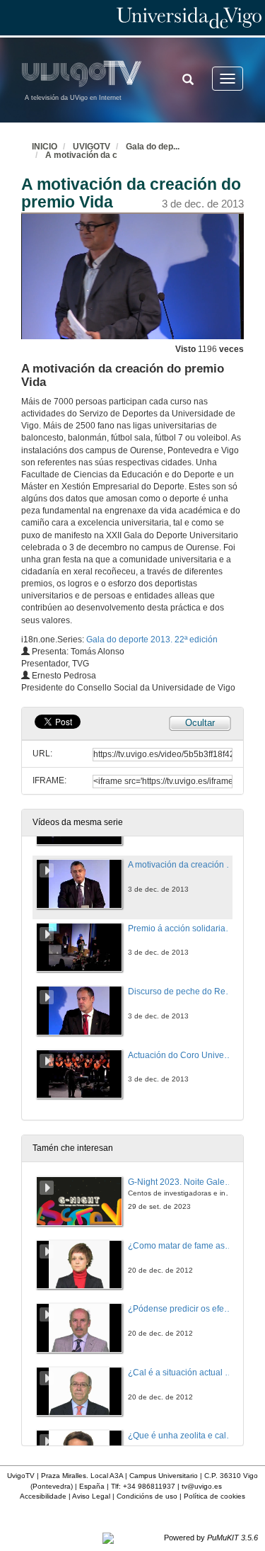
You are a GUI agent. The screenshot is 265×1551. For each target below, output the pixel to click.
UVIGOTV (91, 147)
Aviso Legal (91, 1496)
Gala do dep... (152, 147)
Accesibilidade (43, 1496)
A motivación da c (81, 155)
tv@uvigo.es (202, 1486)
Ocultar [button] (200, 722)
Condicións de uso (147, 1496)
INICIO (44, 147)
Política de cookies (214, 1496)
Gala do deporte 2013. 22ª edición (152, 639)
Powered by (211, 1537)
